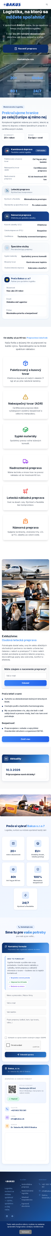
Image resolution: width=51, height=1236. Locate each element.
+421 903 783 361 (18, 1110)
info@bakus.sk (17, 1119)
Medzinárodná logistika (27, 1192)
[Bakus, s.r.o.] (12, 4)
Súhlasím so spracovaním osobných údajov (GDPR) (27, 1038)
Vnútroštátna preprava (27, 1185)
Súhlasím (25, 1232)
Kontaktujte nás (25, 59)
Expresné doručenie (26, 1204)
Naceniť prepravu (27, 48)
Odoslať (25, 683)
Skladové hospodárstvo (27, 1198)
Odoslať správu (27, 1055)
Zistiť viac (25, 739)
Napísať (14, 1099)
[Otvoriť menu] (46, 4)
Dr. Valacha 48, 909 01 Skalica (24, 1127)
